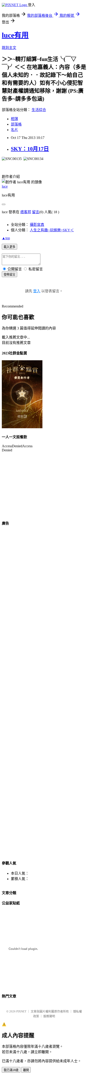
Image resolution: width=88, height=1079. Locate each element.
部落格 (16, 124)
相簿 (14, 119)
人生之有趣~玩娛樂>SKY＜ (52, 230)
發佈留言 (9, 274)
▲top (6, 238)
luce (5, 186)
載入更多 (9, 247)
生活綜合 (39, 110)
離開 (26, 1070)
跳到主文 (9, 48)
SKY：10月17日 (30, 149)
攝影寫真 (37, 225)
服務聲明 (49, 1016)
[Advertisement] (15, 598)
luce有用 (15, 35)
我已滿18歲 (11, 1070)
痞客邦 (25, 212)
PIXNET (21, 1011)
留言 (35, 212)
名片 (14, 130)
